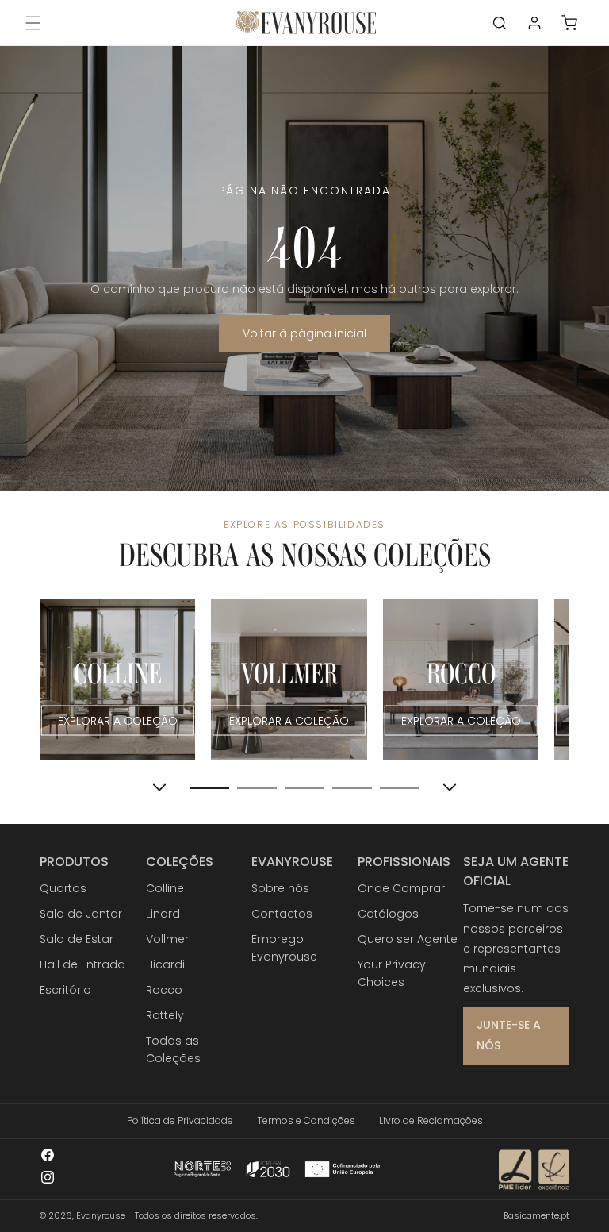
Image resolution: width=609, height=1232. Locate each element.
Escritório (65, 990)
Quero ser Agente (408, 939)
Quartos (63, 888)
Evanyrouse (100, 1215)
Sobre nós (280, 888)
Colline (165, 888)
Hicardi (165, 964)
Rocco (164, 990)
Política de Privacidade (180, 1120)
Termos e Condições (306, 1120)
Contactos (281, 914)
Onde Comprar (401, 888)
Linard (163, 914)
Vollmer (167, 939)
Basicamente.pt (536, 1215)
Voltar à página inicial (304, 333)
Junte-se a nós (509, 1035)
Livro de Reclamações (431, 1120)
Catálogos (388, 914)
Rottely (165, 1015)
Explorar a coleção (118, 720)
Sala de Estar (76, 939)
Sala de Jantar (81, 914)
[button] (33, 23)
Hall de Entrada (82, 964)
